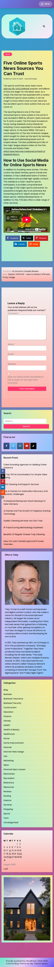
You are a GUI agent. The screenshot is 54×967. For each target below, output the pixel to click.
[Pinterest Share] (3, 481)
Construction (10, 707)
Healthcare (9, 734)
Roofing (7, 795)
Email (11, 354)
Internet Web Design (14, 751)
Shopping (8, 809)
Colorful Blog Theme (16, 963)
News (6, 765)
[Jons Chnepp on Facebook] (7, 446)
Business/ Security (12, 703)
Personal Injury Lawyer (14, 769)
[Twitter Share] (3, 476)
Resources (9, 787)
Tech (6, 818)
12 (10, 850)
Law (5, 756)
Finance (7, 716)
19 (10, 853)
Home (6, 738)
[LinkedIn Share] (3, 487)
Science (7, 800)
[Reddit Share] (3, 492)
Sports (7, 813)
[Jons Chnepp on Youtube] (27, 446)
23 (20, 853)
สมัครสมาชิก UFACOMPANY (17, 88)
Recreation (9, 778)
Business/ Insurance (13, 698)
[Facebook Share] (3, 471)
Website (12, 363)
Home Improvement (14, 742)
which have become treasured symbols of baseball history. (24, 153)
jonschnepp (32, 79)
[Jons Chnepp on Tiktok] (33, 446)
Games (7, 720)
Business (8, 694)
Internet (8, 747)
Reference (9, 782)
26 (10, 857)
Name (11, 344)
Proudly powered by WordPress (21, 961)
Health (7, 725)
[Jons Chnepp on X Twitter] (13, 446)
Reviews (7, 791)
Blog (8, 54)
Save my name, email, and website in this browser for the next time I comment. (26, 379)
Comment (13, 313)
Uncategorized (11, 822)
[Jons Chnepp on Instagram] (20, 446)
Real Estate (9, 773)
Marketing (9, 760)
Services (8, 804)
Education (8, 711)
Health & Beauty (11, 729)
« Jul (6, 868)
